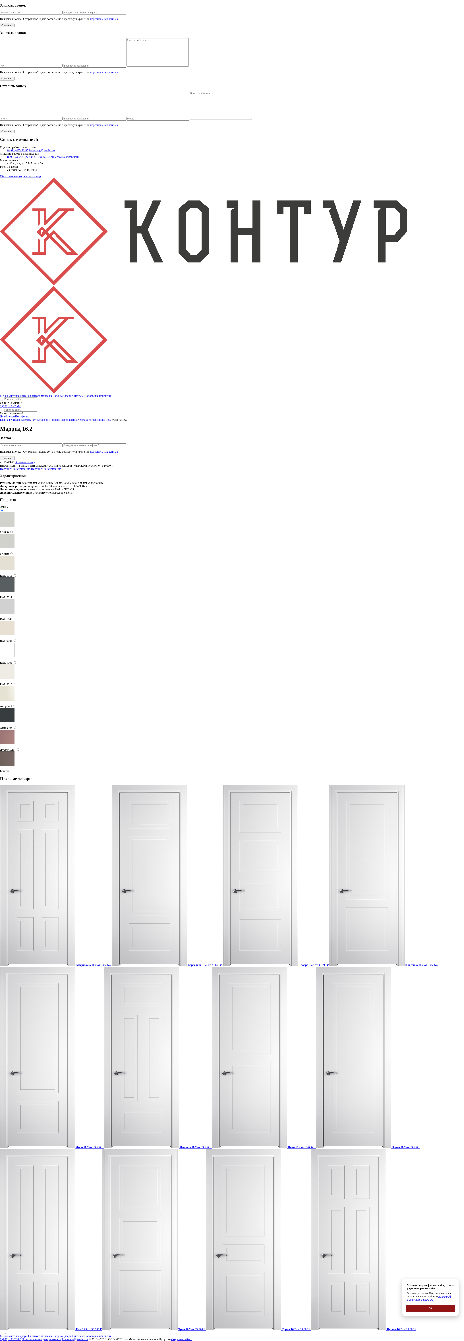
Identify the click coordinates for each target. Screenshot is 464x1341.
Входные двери (62, 395)
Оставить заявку (25, 462)
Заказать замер (32, 176)
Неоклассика (69, 419)
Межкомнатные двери (13, 395)
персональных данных (104, 18)
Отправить (7, 25)
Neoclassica (84, 419)
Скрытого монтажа (40, 395)
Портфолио (22, 416)
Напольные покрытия (97, 395)
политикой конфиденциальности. (429, 1298)
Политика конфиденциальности (41, 1339)
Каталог (15, 419)
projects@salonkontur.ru (65, 156)
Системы (78, 395)
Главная (5, 419)
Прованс (54, 419)
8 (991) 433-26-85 (17, 150)
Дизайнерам (7, 416)
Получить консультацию (15, 468)
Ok (430, 1308)
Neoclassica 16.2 (101, 419)
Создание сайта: (181, 1339)
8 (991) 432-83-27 (17, 156)
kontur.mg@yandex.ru (42, 150)
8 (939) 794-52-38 (39, 156)
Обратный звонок (11, 176)
